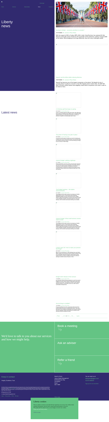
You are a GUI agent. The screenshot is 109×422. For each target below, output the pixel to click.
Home (2, 6)
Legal (2, 396)
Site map (16, 396)
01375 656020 (89, 380)
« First (58, 316)
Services (14, 6)
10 (72, 316)
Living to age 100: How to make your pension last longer (68, 248)
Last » (78, 316)
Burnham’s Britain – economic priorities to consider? (70, 30)
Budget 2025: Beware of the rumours (66, 276)
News (39, 6)
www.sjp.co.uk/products (12, 388)
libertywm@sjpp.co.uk (92, 378)
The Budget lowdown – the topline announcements (65, 190)
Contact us (51, 6)
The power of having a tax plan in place (66, 134)
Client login (42, 3)
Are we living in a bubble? (63, 303)
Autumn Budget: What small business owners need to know (68, 219)
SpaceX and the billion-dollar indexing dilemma (69, 77)
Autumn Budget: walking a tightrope (65, 160)
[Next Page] (75, 315)
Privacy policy (7, 396)
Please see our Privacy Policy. (40, 409)
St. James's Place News (65, 111)
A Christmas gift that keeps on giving (66, 109)
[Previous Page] (60, 315)
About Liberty (27, 6)
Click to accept (36, 412)
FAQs (12, 396)
